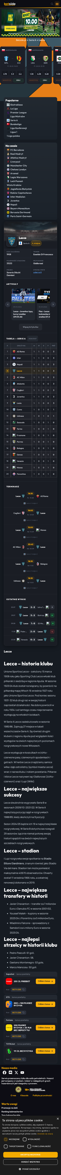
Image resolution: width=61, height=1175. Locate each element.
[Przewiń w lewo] (8, 304)
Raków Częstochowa (21, 192)
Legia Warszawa (18, 177)
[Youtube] (22, 1073)
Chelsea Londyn (18, 169)
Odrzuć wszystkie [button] (30, 1162)
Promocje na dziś (9, 1107)
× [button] (58, 1119)
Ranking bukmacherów (12, 1111)
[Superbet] (9, 981)
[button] (52, 3)
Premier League (18, 112)
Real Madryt (16, 153)
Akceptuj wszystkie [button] (30, 1154)
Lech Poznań (16, 181)
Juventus (14, 200)
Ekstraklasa (16, 104)
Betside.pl (21, 40)
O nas (13, 1095)
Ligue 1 (13, 132)
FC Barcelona (17, 150)
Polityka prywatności (42, 1095)
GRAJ (18, 80)
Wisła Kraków (14, 185)
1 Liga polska (13, 135)
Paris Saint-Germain (21, 216)
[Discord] (10, 1073)
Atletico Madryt (18, 157)
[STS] (9, 1004)
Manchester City (18, 165)
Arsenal (14, 173)
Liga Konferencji (18, 128)
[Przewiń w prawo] (53, 304)
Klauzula (24, 1095)
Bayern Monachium (20, 208)
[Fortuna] (9, 1027)
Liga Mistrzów (17, 116)
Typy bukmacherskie (10, 1115)
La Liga (14, 108)
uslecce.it (37, 273)
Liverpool (15, 161)
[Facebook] (4, 1073)
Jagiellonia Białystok (21, 189)
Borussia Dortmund (20, 212)
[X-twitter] (16, 1073)
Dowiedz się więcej (45, 1134)
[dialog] (30, 1145)
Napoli (13, 204)
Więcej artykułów (30, 327)
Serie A (32, 40)
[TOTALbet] (9, 1051)
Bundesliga (15, 124)
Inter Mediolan (17, 196)
